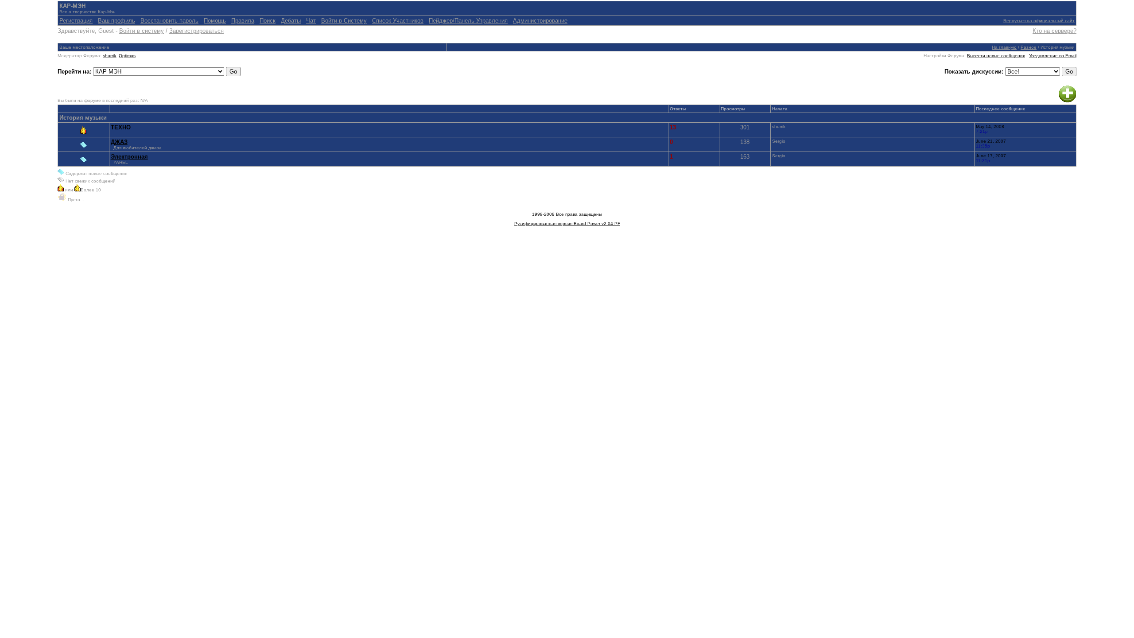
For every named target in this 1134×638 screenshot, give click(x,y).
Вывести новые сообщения (996, 55)
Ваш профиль (116, 20)
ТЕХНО (121, 127)
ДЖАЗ (119, 142)
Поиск (268, 20)
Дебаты (291, 20)
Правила (242, 20)
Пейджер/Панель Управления (468, 20)
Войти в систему (141, 30)
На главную (1004, 47)
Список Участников (397, 20)
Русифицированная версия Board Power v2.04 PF (567, 223)
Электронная (129, 156)
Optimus (127, 55)
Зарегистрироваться (196, 30)
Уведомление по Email (1052, 55)
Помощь (215, 20)
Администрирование (540, 20)
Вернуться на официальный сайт (1039, 20)
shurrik (109, 55)
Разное (1029, 47)
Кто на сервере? (1054, 30)
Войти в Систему (344, 20)
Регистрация (76, 20)
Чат (311, 20)
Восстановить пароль (169, 20)
